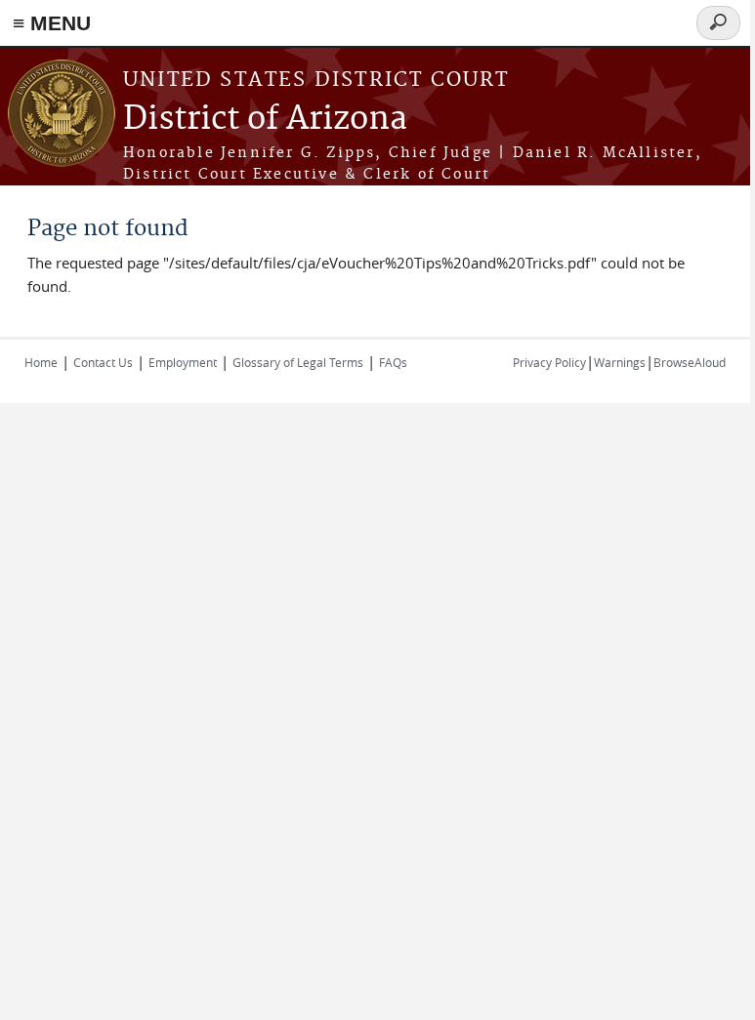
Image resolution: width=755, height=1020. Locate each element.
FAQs (393, 362)
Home (41, 362)
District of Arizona (265, 120)
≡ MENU (52, 23)
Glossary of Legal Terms (297, 362)
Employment (182, 362)
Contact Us (103, 362)
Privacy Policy (549, 362)
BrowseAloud (689, 362)
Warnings (620, 362)
